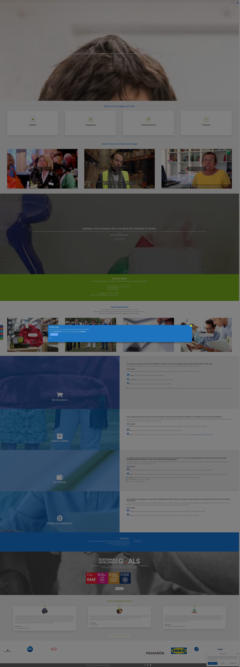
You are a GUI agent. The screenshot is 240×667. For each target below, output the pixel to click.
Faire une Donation (54, 334)
